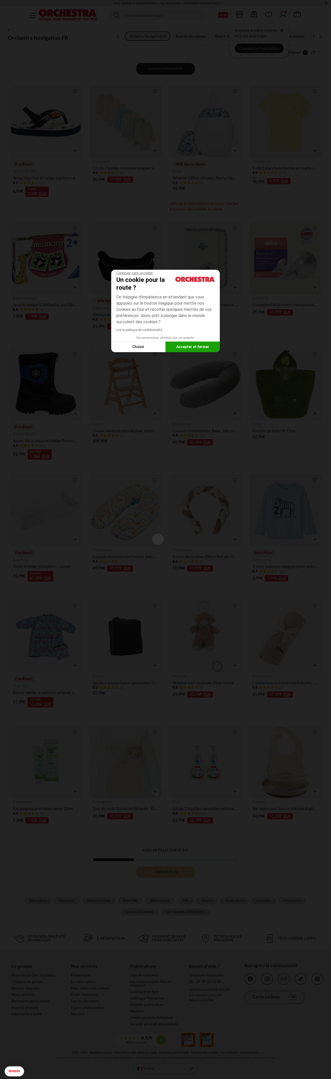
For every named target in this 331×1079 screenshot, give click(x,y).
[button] (14, 1071)
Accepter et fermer (192, 347)
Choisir (138, 347)
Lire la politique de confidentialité (139, 330)
